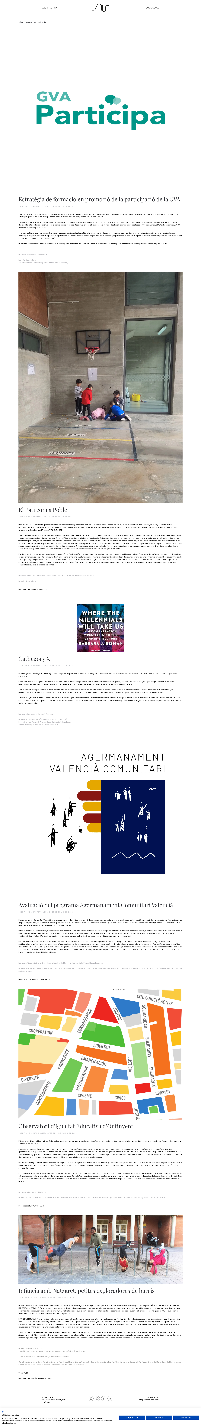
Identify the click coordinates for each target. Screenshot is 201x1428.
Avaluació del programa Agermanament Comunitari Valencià (95, 905)
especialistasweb (42, 1133)
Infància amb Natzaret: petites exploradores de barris (86, 1290)
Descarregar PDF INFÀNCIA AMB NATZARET (35, 1378)
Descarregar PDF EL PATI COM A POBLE (33, 589)
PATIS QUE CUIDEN (56, 530)
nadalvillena (40, 206)
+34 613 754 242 (152, 1397)
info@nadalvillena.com (149, 1400)
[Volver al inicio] (100, 8)
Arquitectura (49, 7)
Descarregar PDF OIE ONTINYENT (31, 1206)
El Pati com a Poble (42, 509)
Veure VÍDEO (23, 1373)
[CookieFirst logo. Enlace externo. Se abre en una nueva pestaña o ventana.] (3, 1412)
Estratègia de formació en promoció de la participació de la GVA (99, 199)
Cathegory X (34, 658)
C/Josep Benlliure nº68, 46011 (54, 1400)
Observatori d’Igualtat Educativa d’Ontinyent (75, 1126)
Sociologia (152, 7)
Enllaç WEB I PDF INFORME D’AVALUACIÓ (34, 979)
